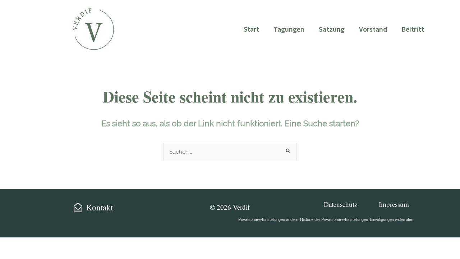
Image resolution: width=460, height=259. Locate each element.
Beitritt (412, 28)
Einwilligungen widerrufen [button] (391, 219)
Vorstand (373, 28)
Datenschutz (340, 204)
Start (251, 28)
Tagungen (288, 28)
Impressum (394, 204)
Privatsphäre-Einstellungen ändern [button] (268, 219)
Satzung (332, 28)
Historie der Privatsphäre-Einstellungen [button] (334, 219)
